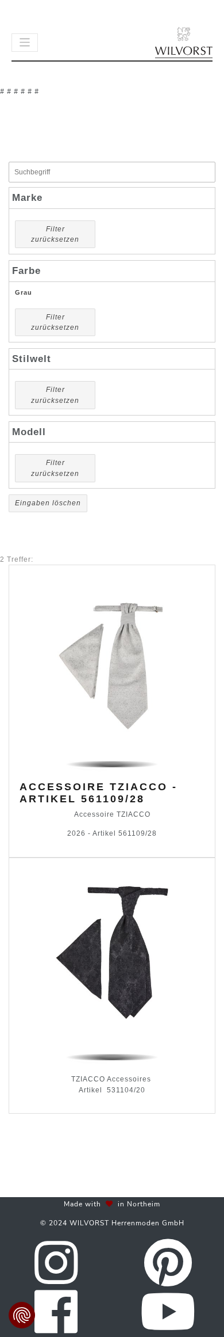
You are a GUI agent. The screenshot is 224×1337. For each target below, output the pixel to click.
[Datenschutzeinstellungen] (22, 1315)
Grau (23, 292)
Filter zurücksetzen (55, 234)
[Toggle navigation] (24, 42)
